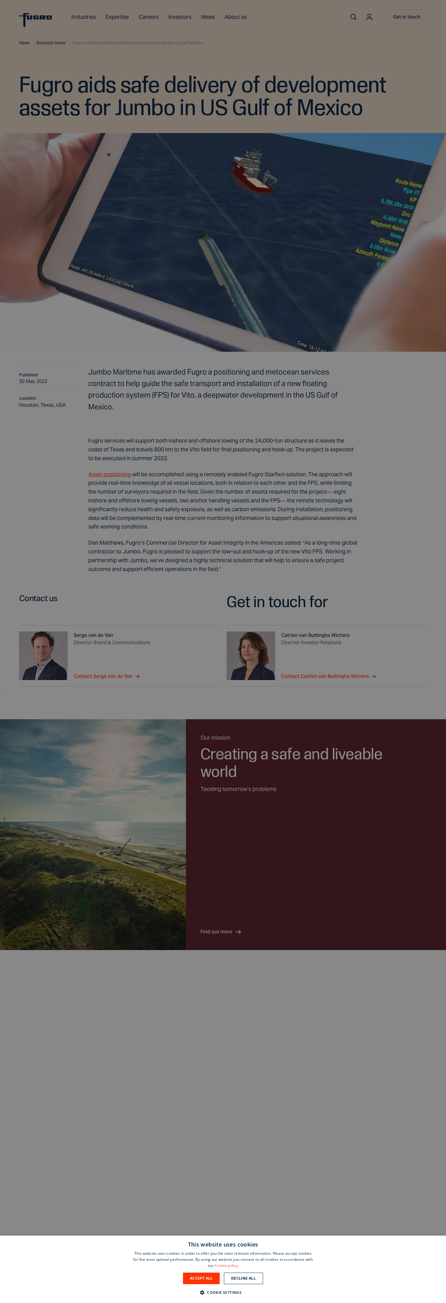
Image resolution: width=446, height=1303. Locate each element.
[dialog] (223, 1269)
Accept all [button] (201, 1278)
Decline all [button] (243, 1278)
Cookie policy (226, 1265)
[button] (223, 1292)
